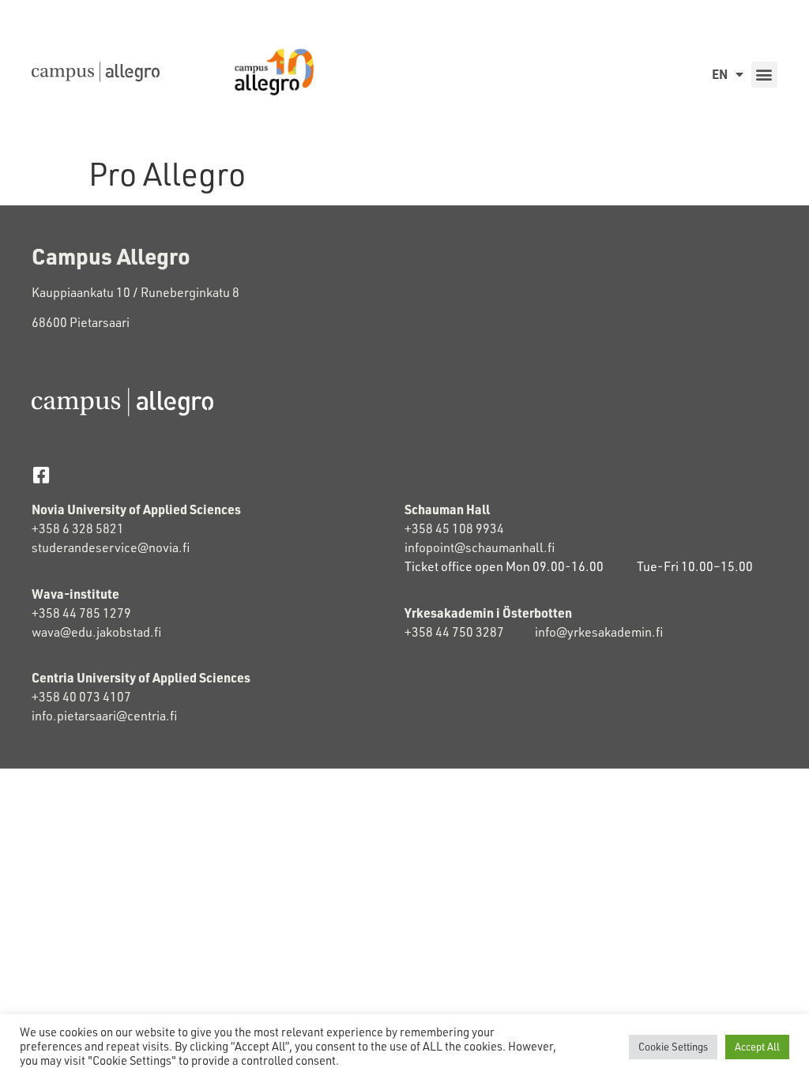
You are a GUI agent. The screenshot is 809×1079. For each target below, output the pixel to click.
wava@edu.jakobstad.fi (96, 632)
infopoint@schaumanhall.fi (479, 547)
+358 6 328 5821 (78, 528)
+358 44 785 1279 (81, 613)
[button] (764, 75)
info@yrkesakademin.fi (599, 632)
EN (720, 74)
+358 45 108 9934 (454, 528)
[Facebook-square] (41, 475)
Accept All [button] (757, 1046)
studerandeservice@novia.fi (112, 547)
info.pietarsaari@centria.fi (104, 716)
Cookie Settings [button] (673, 1046)
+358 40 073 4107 (81, 697)
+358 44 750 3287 (469, 632)
